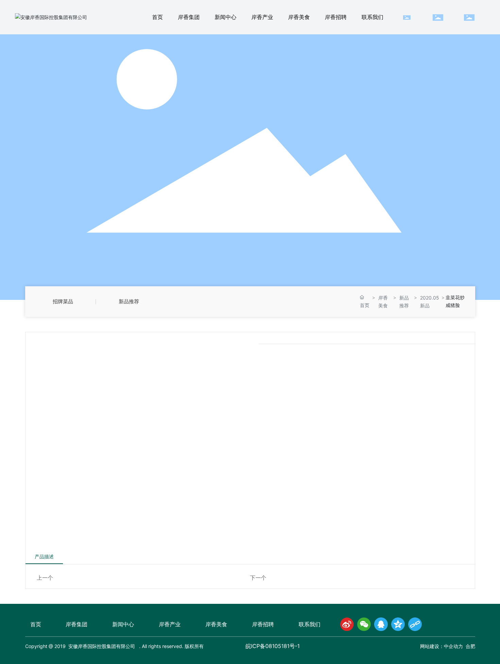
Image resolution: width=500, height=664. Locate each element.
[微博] (347, 624)
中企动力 (453, 646)
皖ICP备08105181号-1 (273, 646)
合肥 (470, 646)
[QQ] (381, 624)
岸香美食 (383, 301)
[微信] (364, 624)
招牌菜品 (63, 301)
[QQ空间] (398, 624)
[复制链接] (415, 624)
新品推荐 (129, 301)
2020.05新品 (429, 301)
